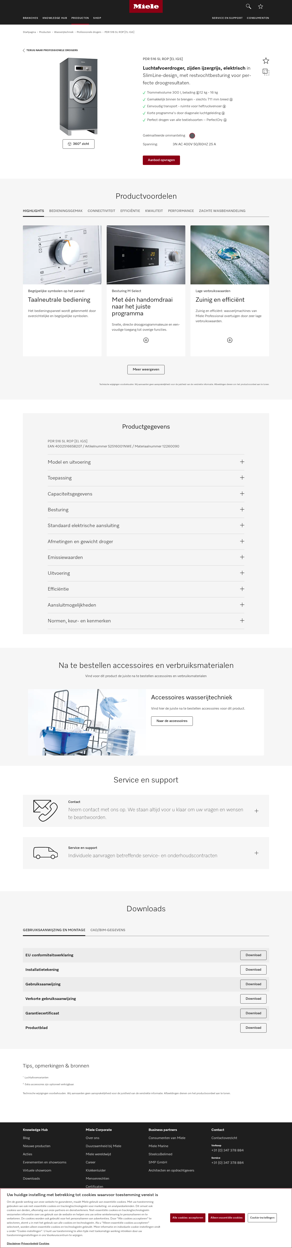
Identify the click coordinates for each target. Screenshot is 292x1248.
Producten (45, 32)
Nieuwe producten (36, 1146)
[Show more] (146, 340)
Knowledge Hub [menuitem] (55, 18)
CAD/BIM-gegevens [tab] (107, 930)
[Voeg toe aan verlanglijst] (260, 6)
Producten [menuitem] (80, 18)
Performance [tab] (181, 211)
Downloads (31, 1178)
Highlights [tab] (33, 211)
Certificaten (94, 1187)
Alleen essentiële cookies (227, 1217)
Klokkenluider (96, 1170)
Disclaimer (14, 1243)
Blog (26, 1138)
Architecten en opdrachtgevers (171, 1170)
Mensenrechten (97, 1178)
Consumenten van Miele (167, 1138)
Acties (27, 1154)
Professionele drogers (89, 32)
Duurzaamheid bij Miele (103, 1146)
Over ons (92, 1138)
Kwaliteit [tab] (154, 211)
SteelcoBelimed (160, 1154)
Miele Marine (158, 1146)
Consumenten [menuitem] (258, 18)
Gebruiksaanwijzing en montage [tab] (54, 930)
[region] (146, 1218)
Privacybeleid (29, 1243)
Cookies (44, 1243)
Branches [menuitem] (30, 18)
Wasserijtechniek (64, 32)
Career (90, 1162)
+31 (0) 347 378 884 (227, 1150)
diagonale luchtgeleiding (202, 113)
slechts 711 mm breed (212, 99)
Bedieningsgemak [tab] (66, 211)
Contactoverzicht (224, 1138)
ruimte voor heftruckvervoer (201, 106)
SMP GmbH (158, 1162)
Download (253, 955)
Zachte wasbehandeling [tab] (222, 211)
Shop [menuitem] (97, 18)
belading (189, 92)
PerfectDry (214, 120)
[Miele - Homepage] (146, 6)
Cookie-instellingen (262, 1217)
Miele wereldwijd (98, 1154)
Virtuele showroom (37, 1170)
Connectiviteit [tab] (101, 211)
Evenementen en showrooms (44, 1162)
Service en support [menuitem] (227, 18)
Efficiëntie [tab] (130, 211)
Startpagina (29, 32)
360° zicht (81, 144)
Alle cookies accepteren (188, 1217)
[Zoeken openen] (248, 6)
